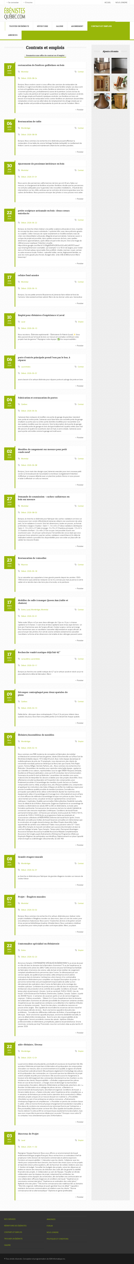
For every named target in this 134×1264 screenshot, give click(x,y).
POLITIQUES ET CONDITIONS (57, 1238)
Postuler (80, 109)
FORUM (50, 1225)
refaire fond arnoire (28, 275)
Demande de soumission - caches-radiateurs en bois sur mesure (43, 498)
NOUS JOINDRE (121, 2)
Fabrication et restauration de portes (38, 397)
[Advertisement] (79, 11)
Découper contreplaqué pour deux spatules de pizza (43, 693)
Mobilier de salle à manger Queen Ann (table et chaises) (43, 601)
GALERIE (59, 26)
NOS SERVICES (10, 1219)
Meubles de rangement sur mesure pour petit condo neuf (42, 450)
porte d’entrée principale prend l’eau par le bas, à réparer (44, 358)
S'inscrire (28, 2)
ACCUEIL (108, 2)
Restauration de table (29, 121)
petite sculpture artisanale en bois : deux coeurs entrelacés (44, 212)
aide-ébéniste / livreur (30, 1044)
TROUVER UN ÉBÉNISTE (19, 26)
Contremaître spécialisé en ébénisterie (38, 943)
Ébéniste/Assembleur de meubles (36, 734)
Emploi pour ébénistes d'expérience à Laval (41, 315)
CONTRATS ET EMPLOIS (101, 26)
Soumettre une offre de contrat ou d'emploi (45, 55)
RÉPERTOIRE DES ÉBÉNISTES (15, 1225)
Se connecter (13, 2)
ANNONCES (13, 35)
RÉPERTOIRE (42, 26)
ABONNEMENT (77, 26)
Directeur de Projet (28, 1133)
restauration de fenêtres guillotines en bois (41, 65)
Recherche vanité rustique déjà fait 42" (39, 652)
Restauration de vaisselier (32, 558)
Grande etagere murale (30, 856)
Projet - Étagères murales (32, 896)
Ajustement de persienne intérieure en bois (41, 163)
